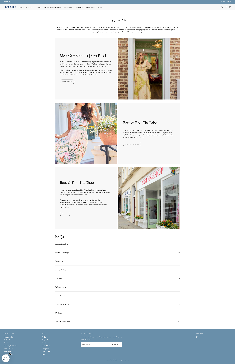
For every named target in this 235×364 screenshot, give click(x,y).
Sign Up (117, 191)
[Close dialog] (135, 159)
